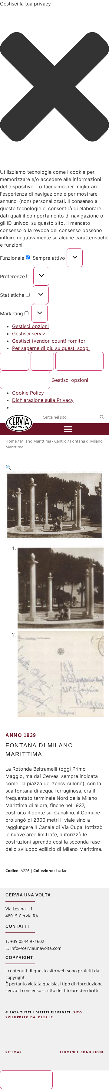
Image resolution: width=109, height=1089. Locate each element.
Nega (42, 361)
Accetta (15, 361)
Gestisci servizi (29, 333)
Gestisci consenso (26, 1080)
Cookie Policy (28, 393)
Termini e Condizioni (82, 1052)
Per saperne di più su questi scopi (51, 348)
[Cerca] (102, 417)
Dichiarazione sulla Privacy (43, 400)
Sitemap (13, 1052)
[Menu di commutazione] (68, 429)
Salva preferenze (25, 380)
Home (11, 441)
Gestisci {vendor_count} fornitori (49, 341)
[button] (54, 87)
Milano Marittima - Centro (43, 441)
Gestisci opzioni (30, 326)
